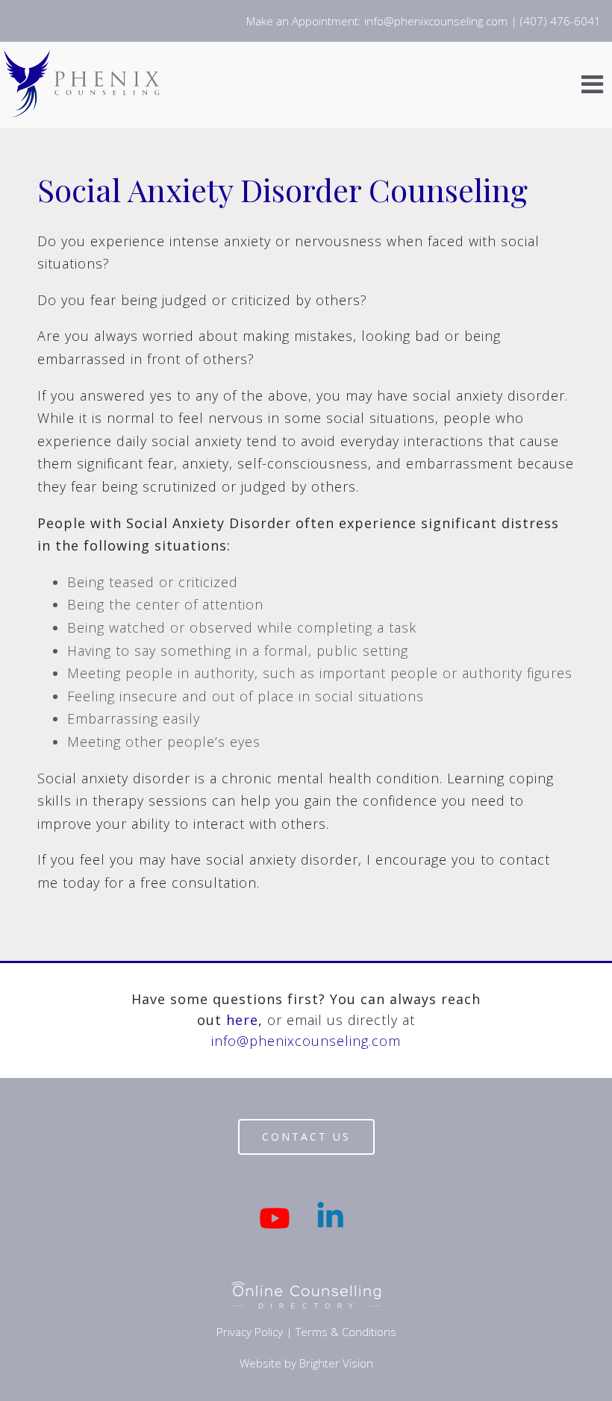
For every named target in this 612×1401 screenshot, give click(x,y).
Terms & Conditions (346, 1331)
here (242, 1020)
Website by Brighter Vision (306, 1362)
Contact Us (306, 1136)
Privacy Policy (249, 1331)
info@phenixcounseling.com (306, 1041)
